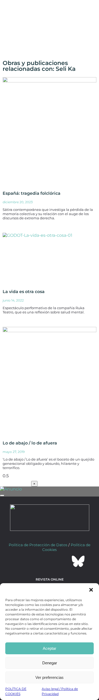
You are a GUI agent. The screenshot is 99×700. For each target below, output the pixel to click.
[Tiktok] (63, 561)
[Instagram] (49, 561)
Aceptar (49, 648)
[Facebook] (21, 561)
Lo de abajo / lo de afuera (30, 443)
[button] (91, 589)
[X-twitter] (35, 561)
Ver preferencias (49, 677)
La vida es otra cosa (24, 291)
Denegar (49, 663)
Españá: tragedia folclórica (31, 193)
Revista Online (50, 579)
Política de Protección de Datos (38, 545)
